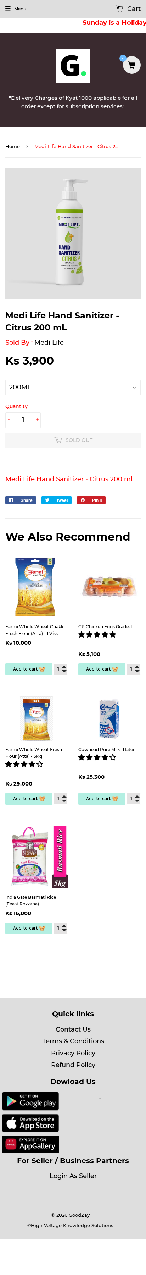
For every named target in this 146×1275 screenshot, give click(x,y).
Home (12, 146)
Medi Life (49, 342)
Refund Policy (73, 1065)
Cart (133, 9)
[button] (98, 635)
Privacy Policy (73, 1053)
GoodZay (79, 1215)
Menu (20, 8)
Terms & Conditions (73, 1041)
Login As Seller (73, 1176)
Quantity (16, 406)
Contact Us (73, 1029)
